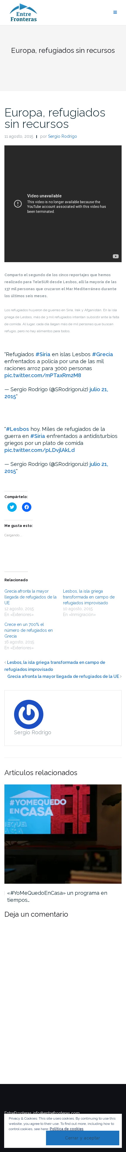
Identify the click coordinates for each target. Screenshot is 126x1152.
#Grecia (102, 354)
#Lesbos (17, 429)
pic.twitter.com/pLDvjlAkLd (39, 450)
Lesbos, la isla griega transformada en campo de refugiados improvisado (89, 597)
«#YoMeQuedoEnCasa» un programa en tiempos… (57, 896)
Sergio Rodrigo (62, 136)
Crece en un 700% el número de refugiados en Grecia (28, 630)
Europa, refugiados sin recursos (54, 117)
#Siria (42, 354)
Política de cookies (67, 1129)
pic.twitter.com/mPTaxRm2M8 (42, 375)
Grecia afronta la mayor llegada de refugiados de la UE (30, 597)
